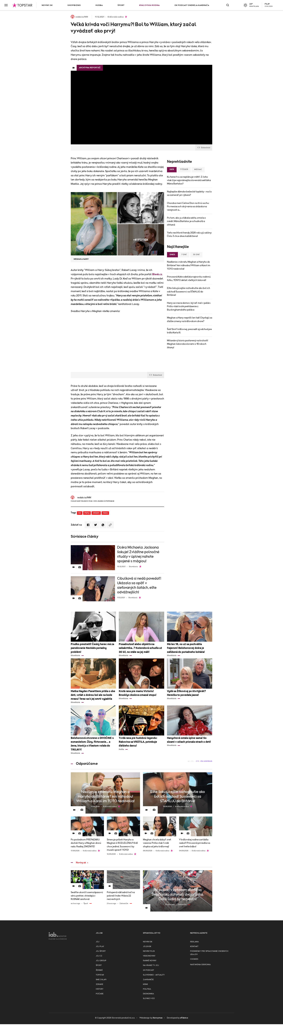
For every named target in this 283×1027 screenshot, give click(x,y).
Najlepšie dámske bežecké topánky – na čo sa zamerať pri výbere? (189, 193)
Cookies (194, 959)
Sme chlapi (101, 980)
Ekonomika (148, 994)
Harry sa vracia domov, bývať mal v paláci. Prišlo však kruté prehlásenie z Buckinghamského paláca (189, 306)
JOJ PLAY (100, 946)
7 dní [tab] (184, 255)
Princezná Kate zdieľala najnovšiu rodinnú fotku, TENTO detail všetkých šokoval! (189, 278)
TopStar (100, 975)
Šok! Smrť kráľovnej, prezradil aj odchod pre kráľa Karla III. (189, 331)
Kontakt (194, 946)
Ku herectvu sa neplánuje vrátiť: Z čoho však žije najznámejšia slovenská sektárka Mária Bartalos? (189, 180)
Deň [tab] (172, 169)
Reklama (194, 942)
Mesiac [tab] (198, 169)
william (96, 513)
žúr (79, 513)
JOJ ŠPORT (101, 951)
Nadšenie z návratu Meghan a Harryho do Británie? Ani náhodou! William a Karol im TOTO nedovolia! (188, 265)
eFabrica (184, 1018)
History (99, 989)
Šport (121, 5)
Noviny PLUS (149, 951)
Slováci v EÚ (149, 998)
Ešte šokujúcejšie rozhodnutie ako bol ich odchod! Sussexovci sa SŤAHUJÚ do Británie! (188, 291)
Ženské (99, 970)
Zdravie (99, 984)
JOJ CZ (99, 956)
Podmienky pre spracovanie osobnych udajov (209, 952)
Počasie (99, 994)
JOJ (97, 942)
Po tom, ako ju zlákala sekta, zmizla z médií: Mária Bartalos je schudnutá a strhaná (186, 221)
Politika (147, 989)
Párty (87, 513)
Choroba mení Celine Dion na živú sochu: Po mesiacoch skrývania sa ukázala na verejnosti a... (188, 206)
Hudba (99, 5)
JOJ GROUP (101, 961)
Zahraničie (148, 980)
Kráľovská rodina (149, 5)
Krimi (145, 984)
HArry (105, 513)
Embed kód (205, 147)
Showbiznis (74, 5)
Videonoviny (149, 956)
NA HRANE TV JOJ (151, 965)
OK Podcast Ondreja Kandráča (192, 5)
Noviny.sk (47, 5)
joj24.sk (147, 946)
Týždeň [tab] (184, 169)
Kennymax (157, 1018)
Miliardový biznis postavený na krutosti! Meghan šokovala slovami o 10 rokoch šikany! (187, 344)
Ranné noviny (149, 961)
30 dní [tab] (196, 255)
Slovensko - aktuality (154, 975)
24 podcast (148, 970)
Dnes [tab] (172, 255)
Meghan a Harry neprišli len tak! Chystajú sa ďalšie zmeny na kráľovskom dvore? (189, 319)
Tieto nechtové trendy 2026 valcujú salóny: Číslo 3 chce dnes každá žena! (189, 234)
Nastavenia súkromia (200, 965)
